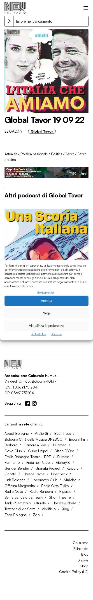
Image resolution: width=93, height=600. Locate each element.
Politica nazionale (34, 154)
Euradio (63, 456)
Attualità (11, 154)
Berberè (11, 445)
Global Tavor (42, 131)
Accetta (46, 301)
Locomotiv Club (44, 480)
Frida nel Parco (38, 462)
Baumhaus (62, 433)
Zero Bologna (16, 515)
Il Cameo (59, 445)
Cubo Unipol (38, 451)
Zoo (36, 515)
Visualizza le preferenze (46, 326)
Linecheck (59, 474)
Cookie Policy (38, 334)
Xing (65, 509)
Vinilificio (49, 509)
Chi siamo (56, 334)
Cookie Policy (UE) (73, 571)
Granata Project (47, 468)
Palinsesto (80, 548)
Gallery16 (63, 462)
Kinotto (10, 474)
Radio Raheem (41, 491)
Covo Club (13, 451)
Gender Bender (17, 468)
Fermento (12, 462)
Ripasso (65, 491)
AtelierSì (41, 433)
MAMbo (70, 480)
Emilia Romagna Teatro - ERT (28, 456)
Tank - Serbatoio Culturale (25, 503)
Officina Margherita (20, 485)
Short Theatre (60, 497)
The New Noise (64, 503)
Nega (47, 313)
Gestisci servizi (45, 292)
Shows (83, 560)
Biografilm (77, 439)
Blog (84, 554)
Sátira (69, 154)
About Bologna (17, 433)
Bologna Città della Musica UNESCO (34, 439)
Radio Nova (14, 491)
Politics (56, 154)
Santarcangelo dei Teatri (24, 497)
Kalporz (73, 468)
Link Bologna (15, 480)
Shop (84, 566)
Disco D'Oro (64, 451)
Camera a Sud (35, 445)
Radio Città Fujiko (55, 485)
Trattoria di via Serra (20, 509)
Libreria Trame (34, 474)
